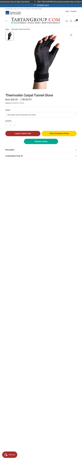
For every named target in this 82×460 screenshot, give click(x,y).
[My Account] (71, 20)
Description (9, 150)
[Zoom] (71, 34)
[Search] (67, 20)
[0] (75, 20)
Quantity (8, 121)
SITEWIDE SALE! (43, 5)
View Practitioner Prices (59, 133)
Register (74, 11)
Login (67, 11)
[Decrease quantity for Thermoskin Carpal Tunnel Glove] (7, 125)
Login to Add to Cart (23, 133)
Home (7, 29)
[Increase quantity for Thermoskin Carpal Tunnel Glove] (14, 125)
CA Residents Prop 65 (14, 156)
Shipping (7, 103)
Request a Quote (41, 141)
